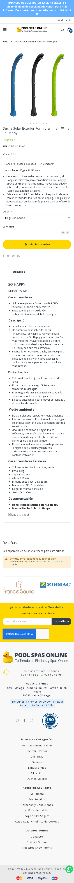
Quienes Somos (37, 842)
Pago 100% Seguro (37, 816)
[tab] (19, 273)
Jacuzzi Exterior (37, 751)
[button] (27, 123)
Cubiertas (37, 756)
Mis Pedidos (37, 799)
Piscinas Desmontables (37, 745)
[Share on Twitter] (8, 256)
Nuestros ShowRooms (37, 847)
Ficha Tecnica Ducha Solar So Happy (35, 504)
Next (69, 587)
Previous (5, 587)
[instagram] (31, 720)
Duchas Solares (37, 778)
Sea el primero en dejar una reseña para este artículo (33, 551)
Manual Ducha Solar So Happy (31, 508)
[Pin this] (13, 256)
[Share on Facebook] (3, 256)
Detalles (19, 272)
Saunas (37, 762)
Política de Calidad (37, 810)
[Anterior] (56, 129)
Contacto (37, 836)
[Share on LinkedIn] (18, 256)
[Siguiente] (68, 129)
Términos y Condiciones (37, 805)
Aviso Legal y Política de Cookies (37, 821)
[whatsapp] (17, 720)
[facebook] (24, 720)
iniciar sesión (43, 561)
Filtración (37, 773)
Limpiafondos (37, 767)
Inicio (5, 41)
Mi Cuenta (37, 793)
